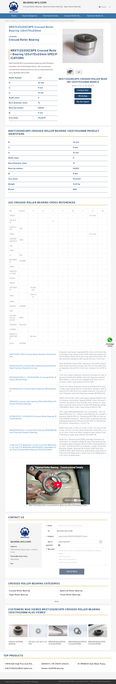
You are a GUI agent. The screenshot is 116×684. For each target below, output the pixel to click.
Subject (50, 537)
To (49, 531)
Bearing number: (16, 108)
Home (14, 16)
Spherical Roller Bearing (97, 16)
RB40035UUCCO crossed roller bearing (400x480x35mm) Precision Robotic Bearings (33, 431)
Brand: (11, 189)
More (57, 602)
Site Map (27, 682)
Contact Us (18, 682)
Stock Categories (29, 16)
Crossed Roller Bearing (74, 16)
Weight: (11, 184)
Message (50, 549)
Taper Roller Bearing (58, 23)
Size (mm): (13, 118)
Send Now (71, 571)
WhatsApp (82, 96)
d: (9, 93)
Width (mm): (14, 98)
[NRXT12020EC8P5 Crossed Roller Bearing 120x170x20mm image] (83, 46)
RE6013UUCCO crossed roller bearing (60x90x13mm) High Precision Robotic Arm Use (33, 367)
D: (10, 83)
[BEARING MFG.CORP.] (13, 6)
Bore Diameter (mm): (18, 103)
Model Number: (15, 78)
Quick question (49, 543)
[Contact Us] (110, 342)
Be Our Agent (83, 102)
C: (10, 88)
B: (10, 113)
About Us (8, 682)
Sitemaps (34, 682)
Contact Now (82, 90)
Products (14, 21)
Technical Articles (50, 16)
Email (49, 526)
